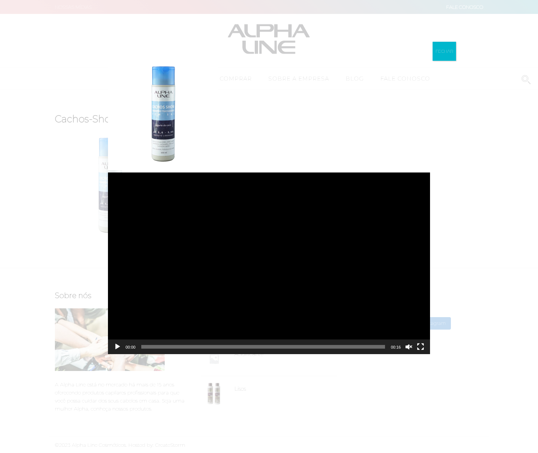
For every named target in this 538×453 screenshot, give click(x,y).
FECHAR (444, 51)
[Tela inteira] (420, 346)
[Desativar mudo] (408, 346)
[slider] (263, 347)
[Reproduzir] (117, 346)
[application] (269, 263)
